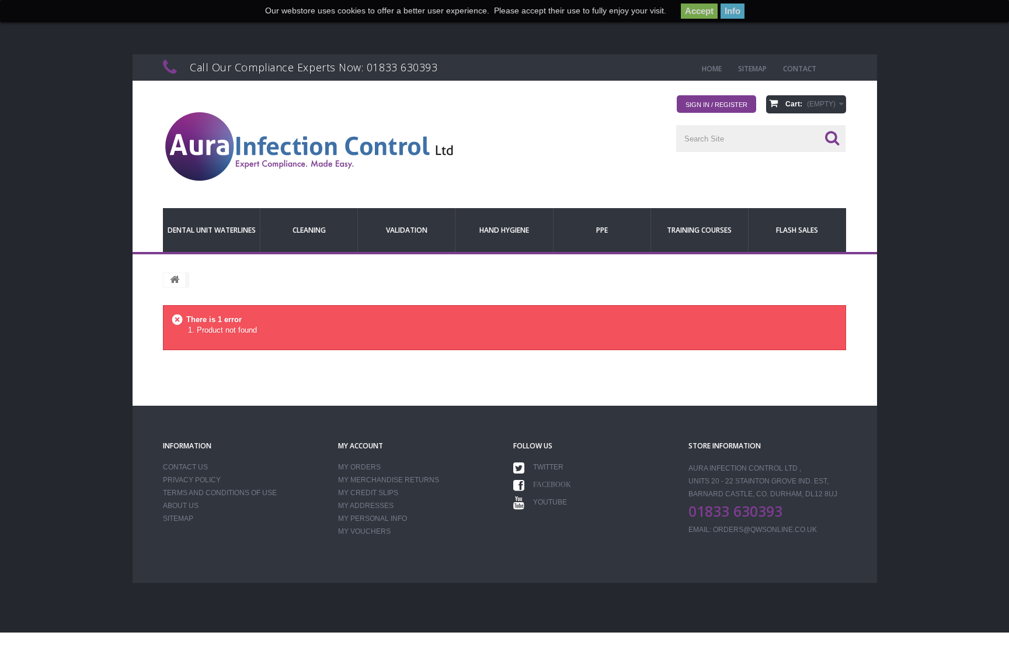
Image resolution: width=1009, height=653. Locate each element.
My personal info (372, 518)
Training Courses (699, 230)
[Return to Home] (174, 280)
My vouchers (364, 531)
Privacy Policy (192, 480)
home (712, 69)
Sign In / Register (716, 104)
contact (799, 69)
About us (181, 506)
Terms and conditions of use (220, 493)
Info (732, 11)
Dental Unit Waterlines (212, 230)
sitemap (752, 69)
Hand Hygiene (504, 230)
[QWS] (309, 147)
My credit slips (368, 493)
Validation (406, 230)
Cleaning (309, 230)
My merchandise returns (388, 480)
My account (360, 446)
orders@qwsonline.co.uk (765, 530)
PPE (602, 230)
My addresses (366, 506)
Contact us (185, 467)
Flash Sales (797, 230)
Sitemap (178, 518)
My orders (359, 467)
